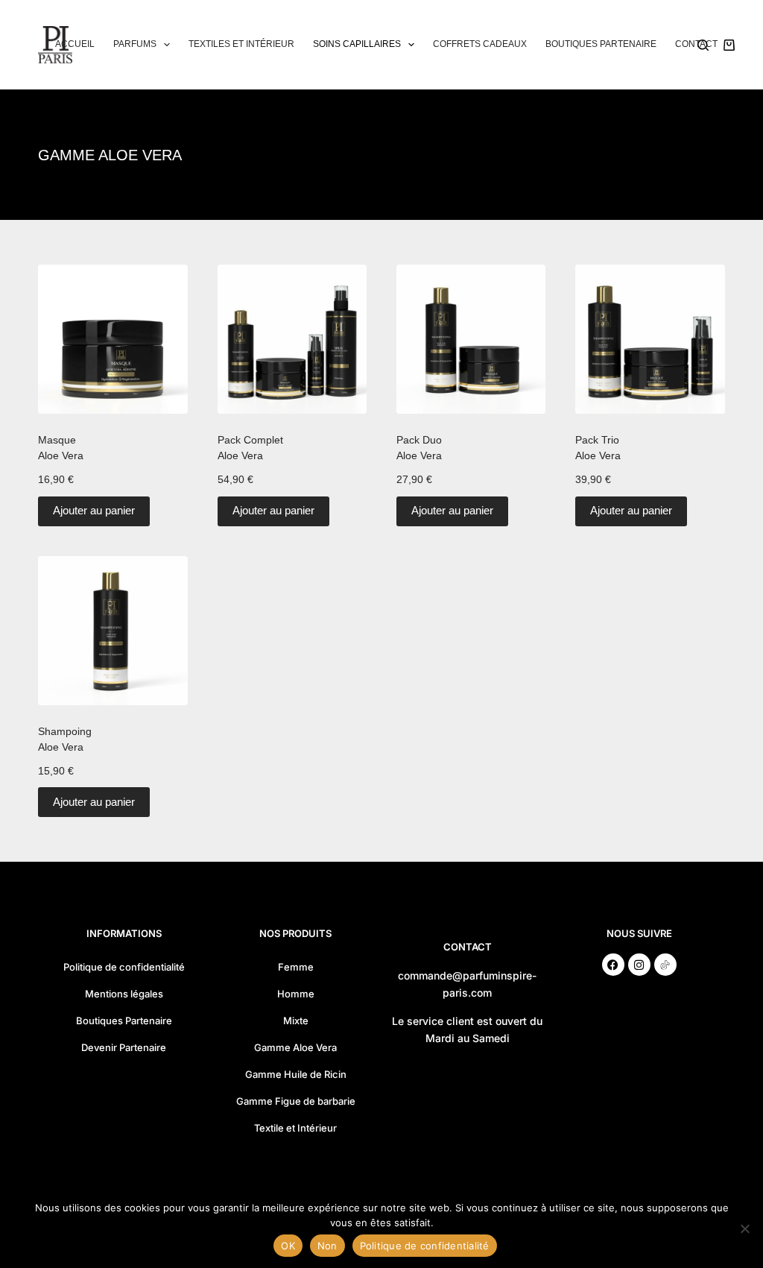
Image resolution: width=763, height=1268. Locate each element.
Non (327, 1246)
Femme (296, 967)
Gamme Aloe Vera (295, 1047)
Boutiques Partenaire (600, 44)
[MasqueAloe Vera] (112, 339)
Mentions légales (124, 994)
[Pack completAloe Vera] (292, 339)
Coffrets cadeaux (480, 44)
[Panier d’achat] (729, 45)
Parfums (134, 44)
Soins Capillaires (357, 44)
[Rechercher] (703, 45)
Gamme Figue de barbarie (295, 1101)
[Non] (744, 1228)
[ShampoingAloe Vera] (112, 630)
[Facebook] (613, 964)
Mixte (295, 1020)
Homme (295, 994)
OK (288, 1246)
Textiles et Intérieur (241, 44)
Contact (696, 44)
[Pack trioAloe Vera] (649, 339)
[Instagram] (639, 964)
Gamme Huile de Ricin (295, 1074)
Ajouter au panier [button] (94, 510)
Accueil (75, 44)
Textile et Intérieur (295, 1128)
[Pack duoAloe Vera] (470, 339)
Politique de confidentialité (124, 967)
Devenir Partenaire (123, 1047)
